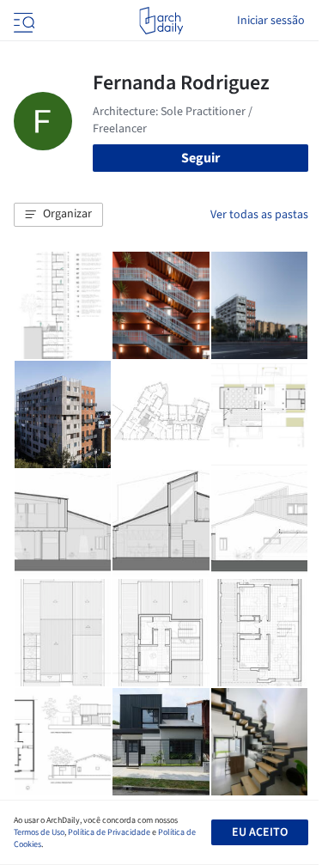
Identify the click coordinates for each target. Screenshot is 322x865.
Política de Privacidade (109, 832)
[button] (58, 215)
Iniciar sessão (271, 21)
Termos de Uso (39, 832)
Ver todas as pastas (259, 214)
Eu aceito (260, 832)
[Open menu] (22, 21)
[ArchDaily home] (161, 20)
